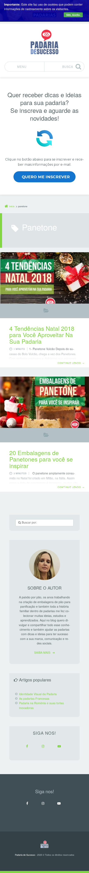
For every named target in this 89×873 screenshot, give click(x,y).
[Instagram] (43, 746)
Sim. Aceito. (73, 15)
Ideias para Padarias (46, 311)
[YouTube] (59, 746)
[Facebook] (27, 746)
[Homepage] (44, 42)
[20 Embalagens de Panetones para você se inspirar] (44, 402)
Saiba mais (42, 652)
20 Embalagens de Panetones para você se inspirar (41, 459)
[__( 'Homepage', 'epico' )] (44, 844)
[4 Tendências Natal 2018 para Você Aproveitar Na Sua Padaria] (44, 278)
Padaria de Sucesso (25, 854)
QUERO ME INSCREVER (46, 177)
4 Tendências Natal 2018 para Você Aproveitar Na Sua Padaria (41, 334)
